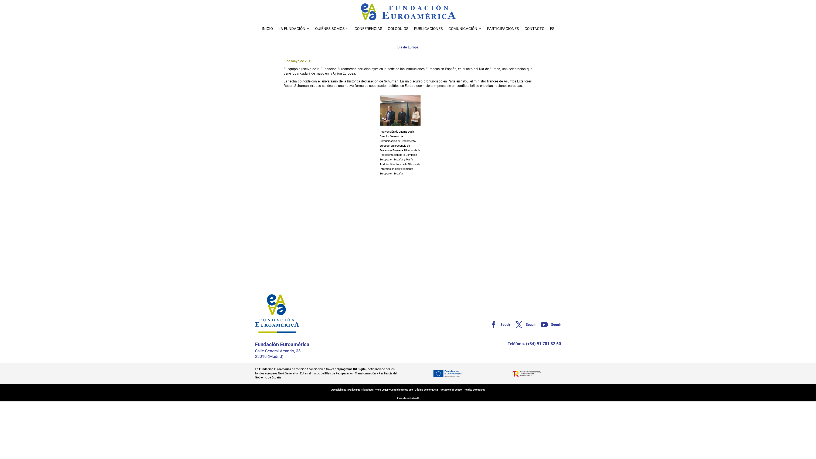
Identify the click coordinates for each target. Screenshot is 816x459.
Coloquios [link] (398, 29)
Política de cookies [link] (474, 389)
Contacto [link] (534, 29)
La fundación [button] (291, 29)
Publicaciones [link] (428, 29)
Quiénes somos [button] (330, 29)
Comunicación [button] (462, 29)
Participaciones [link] (503, 29)
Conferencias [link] (368, 29)
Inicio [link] (267, 29)
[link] (498, 325)
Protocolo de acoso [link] (451, 389)
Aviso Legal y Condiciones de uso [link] (394, 389)
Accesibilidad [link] (338, 389)
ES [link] (552, 29)
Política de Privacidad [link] (360, 389)
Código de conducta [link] (426, 389)
